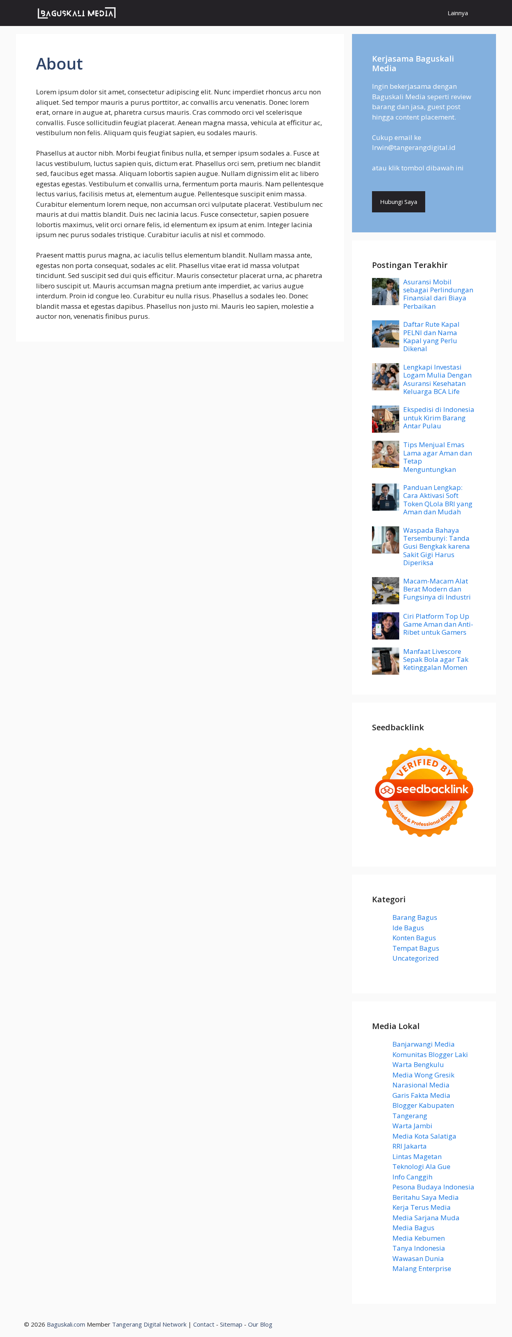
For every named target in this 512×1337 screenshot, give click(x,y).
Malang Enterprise (421, 1268)
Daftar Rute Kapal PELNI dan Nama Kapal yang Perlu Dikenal (431, 336)
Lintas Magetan (417, 1156)
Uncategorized (415, 958)
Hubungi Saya (398, 202)
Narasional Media (421, 1084)
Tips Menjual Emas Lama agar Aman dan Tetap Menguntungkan (437, 457)
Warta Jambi (412, 1125)
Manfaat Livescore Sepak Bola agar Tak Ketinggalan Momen (435, 659)
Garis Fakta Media (421, 1095)
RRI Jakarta (409, 1146)
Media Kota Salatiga (424, 1136)
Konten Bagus (414, 937)
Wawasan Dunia (418, 1258)
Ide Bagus (408, 927)
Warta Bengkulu (418, 1064)
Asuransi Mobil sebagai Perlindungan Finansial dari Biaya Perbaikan (438, 294)
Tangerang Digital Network (149, 1324)
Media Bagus (413, 1227)
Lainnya (458, 13)
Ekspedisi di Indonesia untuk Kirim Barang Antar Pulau (438, 417)
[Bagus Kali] (77, 13)
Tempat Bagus (415, 948)
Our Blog (260, 1324)
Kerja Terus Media (421, 1207)
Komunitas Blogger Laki (430, 1054)
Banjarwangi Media (423, 1044)
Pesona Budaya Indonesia (433, 1186)
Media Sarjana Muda (426, 1217)
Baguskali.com (66, 1324)
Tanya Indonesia (418, 1248)
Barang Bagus (414, 917)
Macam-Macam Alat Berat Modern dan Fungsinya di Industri (437, 589)
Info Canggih (412, 1176)
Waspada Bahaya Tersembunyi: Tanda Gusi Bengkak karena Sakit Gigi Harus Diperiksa (436, 547)
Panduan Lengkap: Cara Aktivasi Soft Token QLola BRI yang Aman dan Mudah (437, 499)
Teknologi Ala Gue (421, 1166)
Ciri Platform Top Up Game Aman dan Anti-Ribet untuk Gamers (438, 624)
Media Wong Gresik (423, 1074)
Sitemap (231, 1324)
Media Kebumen (418, 1238)
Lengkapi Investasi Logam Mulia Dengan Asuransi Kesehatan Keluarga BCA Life (437, 379)
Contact (203, 1324)
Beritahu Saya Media (425, 1197)
